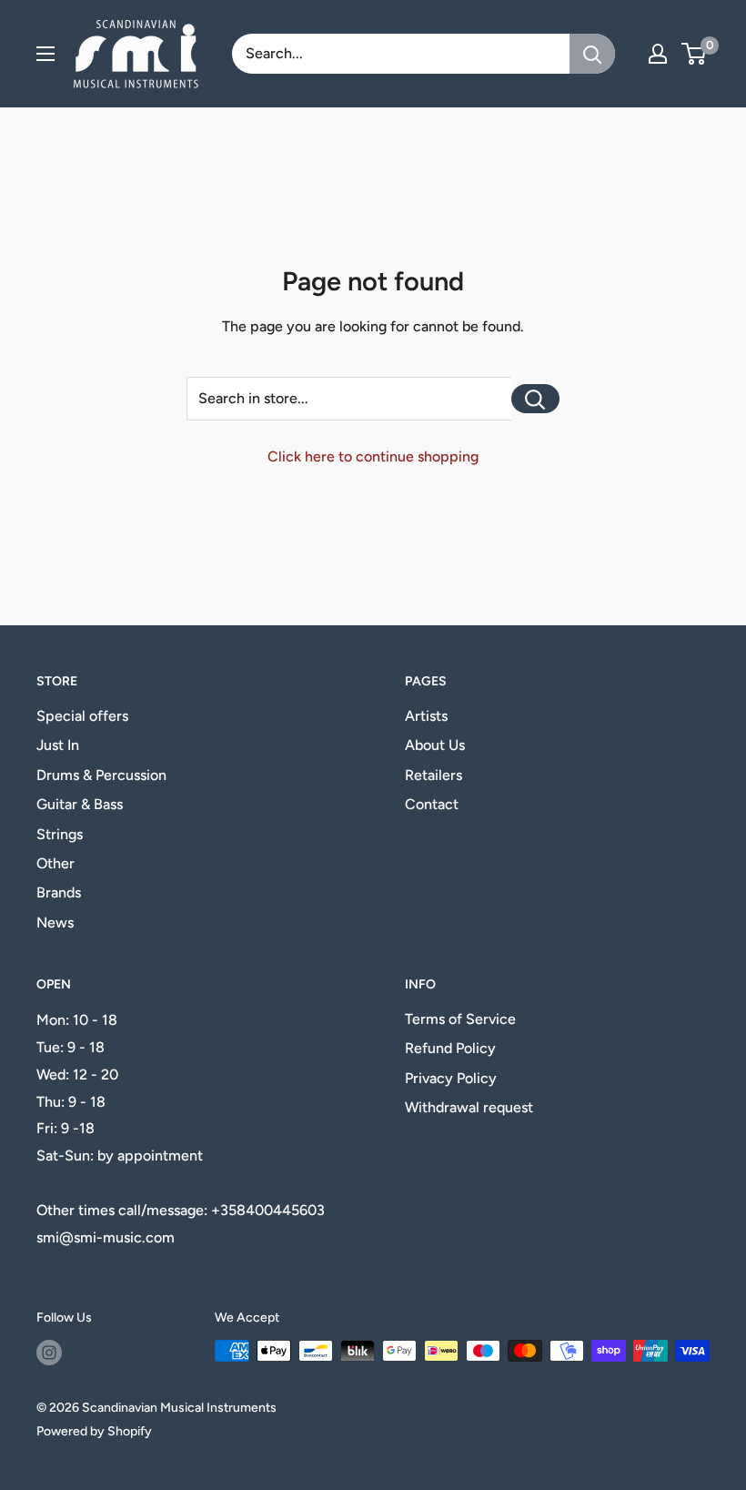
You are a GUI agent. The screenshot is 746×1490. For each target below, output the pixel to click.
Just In (57, 745)
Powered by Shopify (94, 1431)
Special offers (82, 716)
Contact (432, 804)
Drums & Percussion (101, 775)
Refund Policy (450, 1048)
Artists (426, 716)
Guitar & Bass (79, 804)
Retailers (433, 775)
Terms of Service (460, 1019)
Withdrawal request (469, 1107)
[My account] (658, 54)
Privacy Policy (451, 1078)
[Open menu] (45, 53)
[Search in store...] (535, 398)
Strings (59, 834)
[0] (694, 54)
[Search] (592, 54)
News (55, 922)
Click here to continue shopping (373, 456)
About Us (435, 745)
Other (55, 863)
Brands (58, 892)
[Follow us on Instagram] (49, 1352)
